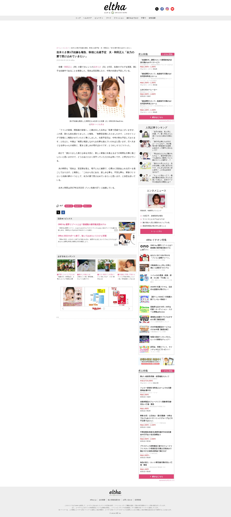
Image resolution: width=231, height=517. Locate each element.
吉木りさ (97, 67)
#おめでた (78, 206)
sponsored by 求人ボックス (166, 121)
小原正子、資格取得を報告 (153, 216)
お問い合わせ (127, 500)
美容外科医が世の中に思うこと (154, 226)
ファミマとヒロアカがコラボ (153, 219)
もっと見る (157, 231)
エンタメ (66, 48)
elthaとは (93, 500)
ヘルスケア (87, 18)
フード (108, 18)
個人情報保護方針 (114, 500)
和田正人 (68, 67)
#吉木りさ (69, 206)
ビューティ (99, 18)
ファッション (119, 18)
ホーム (59, 48)
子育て (143, 18)
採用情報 (138, 500)
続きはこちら (157, 117)
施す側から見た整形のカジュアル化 (156, 222)
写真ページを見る (97, 124)
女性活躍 (152, 18)
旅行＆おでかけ (132, 18)
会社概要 (102, 500)
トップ (78, 18)
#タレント (87, 206)
